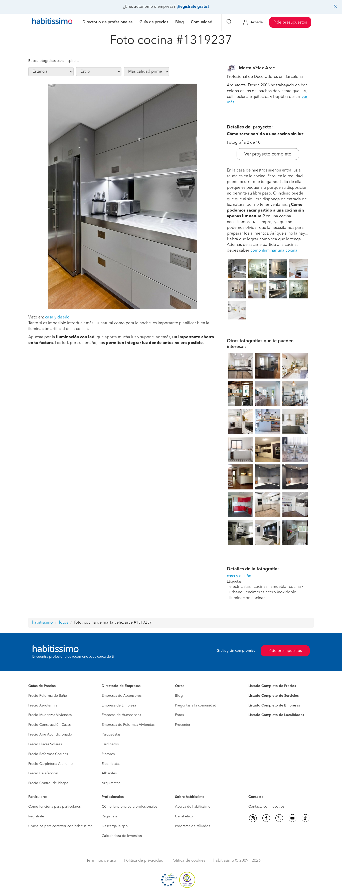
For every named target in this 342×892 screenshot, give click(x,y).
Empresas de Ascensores (121, 695)
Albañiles (109, 773)
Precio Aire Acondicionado (50, 734)
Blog (179, 695)
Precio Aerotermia (42, 705)
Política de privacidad (143, 861)
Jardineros (110, 744)
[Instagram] (252, 818)
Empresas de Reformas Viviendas (128, 725)
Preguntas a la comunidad (195, 705)
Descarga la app (115, 826)
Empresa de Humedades (121, 715)
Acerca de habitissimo (193, 806)
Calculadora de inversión (122, 836)
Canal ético (184, 816)
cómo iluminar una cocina (273, 251)
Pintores (108, 754)
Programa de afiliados (192, 826)
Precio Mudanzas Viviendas (50, 715)
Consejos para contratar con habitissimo (60, 826)
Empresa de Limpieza (119, 705)
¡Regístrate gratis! (193, 7)
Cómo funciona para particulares (54, 806)
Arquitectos (111, 783)
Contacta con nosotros (266, 806)
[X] (279, 818)
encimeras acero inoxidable (271, 592)
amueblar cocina (285, 587)
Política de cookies (188, 861)
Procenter (182, 725)
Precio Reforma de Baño (47, 695)
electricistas (240, 587)
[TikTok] (305, 818)
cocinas (260, 587)
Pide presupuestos (290, 23)
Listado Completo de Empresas (274, 705)
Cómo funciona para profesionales (129, 806)
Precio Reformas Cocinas (48, 754)
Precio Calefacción (43, 773)
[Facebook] (266, 818)
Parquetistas (111, 734)
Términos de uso (101, 861)
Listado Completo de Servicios (273, 695)
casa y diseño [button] (57, 317)
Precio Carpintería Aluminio (50, 764)
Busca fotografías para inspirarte (54, 61)
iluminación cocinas (247, 598)
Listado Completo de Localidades (276, 715)
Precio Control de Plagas (48, 783)
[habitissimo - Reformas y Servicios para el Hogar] (52, 22)
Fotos (179, 715)
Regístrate (36, 816)
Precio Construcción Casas (49, 725)
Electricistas (111, 764)
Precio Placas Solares (45, 744)
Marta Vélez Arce (257, 68)
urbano (236, 592)
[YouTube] (292, 818)
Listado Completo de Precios (272, 686)
